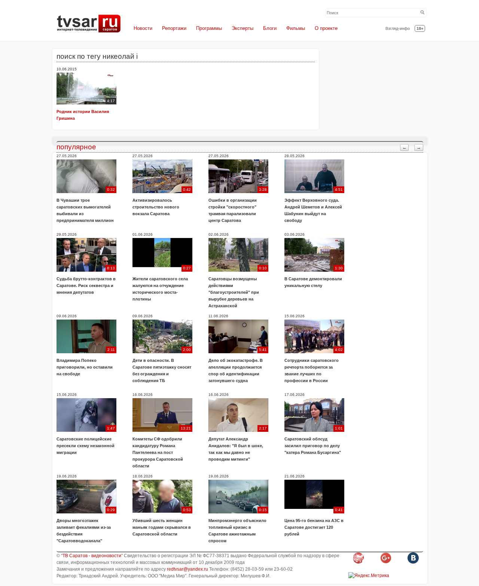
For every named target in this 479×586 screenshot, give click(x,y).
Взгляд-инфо (397, 28)
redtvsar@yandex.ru (187, 569)
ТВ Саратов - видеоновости (91, 555)
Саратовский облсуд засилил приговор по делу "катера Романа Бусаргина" (312, 446)
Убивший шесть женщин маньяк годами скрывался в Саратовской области (161, 527)
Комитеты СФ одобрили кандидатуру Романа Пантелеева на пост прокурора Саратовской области (157, 452)
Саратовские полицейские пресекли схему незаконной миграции (86, 446)
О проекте (326, 28)
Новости (143, 28)
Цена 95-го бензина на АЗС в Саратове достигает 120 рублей (314, 527)
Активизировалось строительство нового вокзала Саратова (155, 207)
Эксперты (242, 28)
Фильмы (295, 28)
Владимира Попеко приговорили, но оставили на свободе (85, 367)
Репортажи (174, 28)
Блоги (270, 28)
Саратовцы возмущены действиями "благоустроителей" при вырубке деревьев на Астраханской (233, 292)
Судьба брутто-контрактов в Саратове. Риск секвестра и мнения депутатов (86, 285)
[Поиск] (422, 13)
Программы (209, 28)
